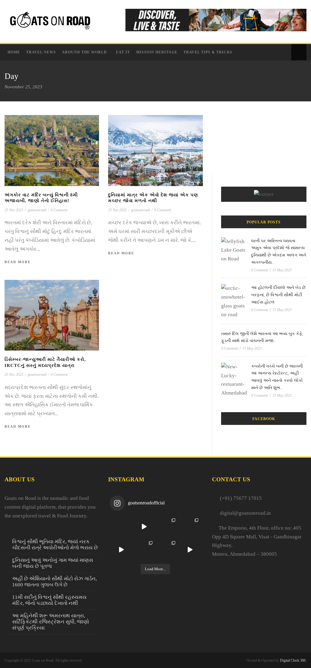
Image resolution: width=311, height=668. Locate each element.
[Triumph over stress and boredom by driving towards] (167, 527)
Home (14, 52)
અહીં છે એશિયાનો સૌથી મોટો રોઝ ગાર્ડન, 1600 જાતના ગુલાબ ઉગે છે (54, 582)
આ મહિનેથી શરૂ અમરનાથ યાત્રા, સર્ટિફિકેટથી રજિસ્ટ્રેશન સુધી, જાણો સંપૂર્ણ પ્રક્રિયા (50, 622)
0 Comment (59, 210)
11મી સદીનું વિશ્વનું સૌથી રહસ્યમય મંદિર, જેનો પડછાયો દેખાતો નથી (49, 600)
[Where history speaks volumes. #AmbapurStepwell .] (190, 527)
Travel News (41, 52)
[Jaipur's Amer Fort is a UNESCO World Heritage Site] (190, 549)
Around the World (84, 52)
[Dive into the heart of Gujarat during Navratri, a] (144, 549)
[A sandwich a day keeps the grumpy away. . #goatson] (121, 527)
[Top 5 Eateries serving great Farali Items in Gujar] (167, 549)
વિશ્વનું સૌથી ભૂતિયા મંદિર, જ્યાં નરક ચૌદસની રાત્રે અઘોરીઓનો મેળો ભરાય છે (55, 545)
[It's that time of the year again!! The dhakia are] (121, 549)
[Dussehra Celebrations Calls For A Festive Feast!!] (144, 527)
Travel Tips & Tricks (207, 52)
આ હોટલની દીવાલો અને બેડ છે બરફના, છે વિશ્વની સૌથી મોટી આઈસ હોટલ (278, 294)
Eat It (123, 52)
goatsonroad (37, 210)
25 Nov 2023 (14, 210)
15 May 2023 (282, 270)
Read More (18, 262)
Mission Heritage (156, 52)
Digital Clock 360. (293, 660)
